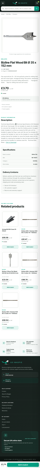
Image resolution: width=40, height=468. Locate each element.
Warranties (4, 410)
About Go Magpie (6, 394)
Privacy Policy (5, 396)
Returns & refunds (6, 408)
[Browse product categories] (3, 3)
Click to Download (11, 142)
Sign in (3, 424)
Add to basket (10, 247)
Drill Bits (8, 14)
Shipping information (7, 405)
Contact (4, 391)
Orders (3, 419)
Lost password (5, 427)
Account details (6, 422)
